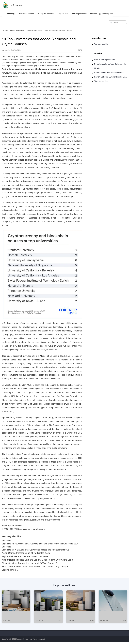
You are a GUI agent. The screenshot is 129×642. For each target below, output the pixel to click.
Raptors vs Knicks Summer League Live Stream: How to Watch (110, 76)
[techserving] (13, 4)
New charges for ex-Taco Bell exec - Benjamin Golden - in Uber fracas (110, 64)
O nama (93, 13)
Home (12, 30)
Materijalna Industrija (46, 13)
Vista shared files (101, 81)
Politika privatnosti (79, 13)
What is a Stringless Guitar (104, 59)
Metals (97, 68)
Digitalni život (63, 13)
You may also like (101, 44)
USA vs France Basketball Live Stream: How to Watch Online (110, 72)
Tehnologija (10, 13)
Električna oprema (26, 13)
